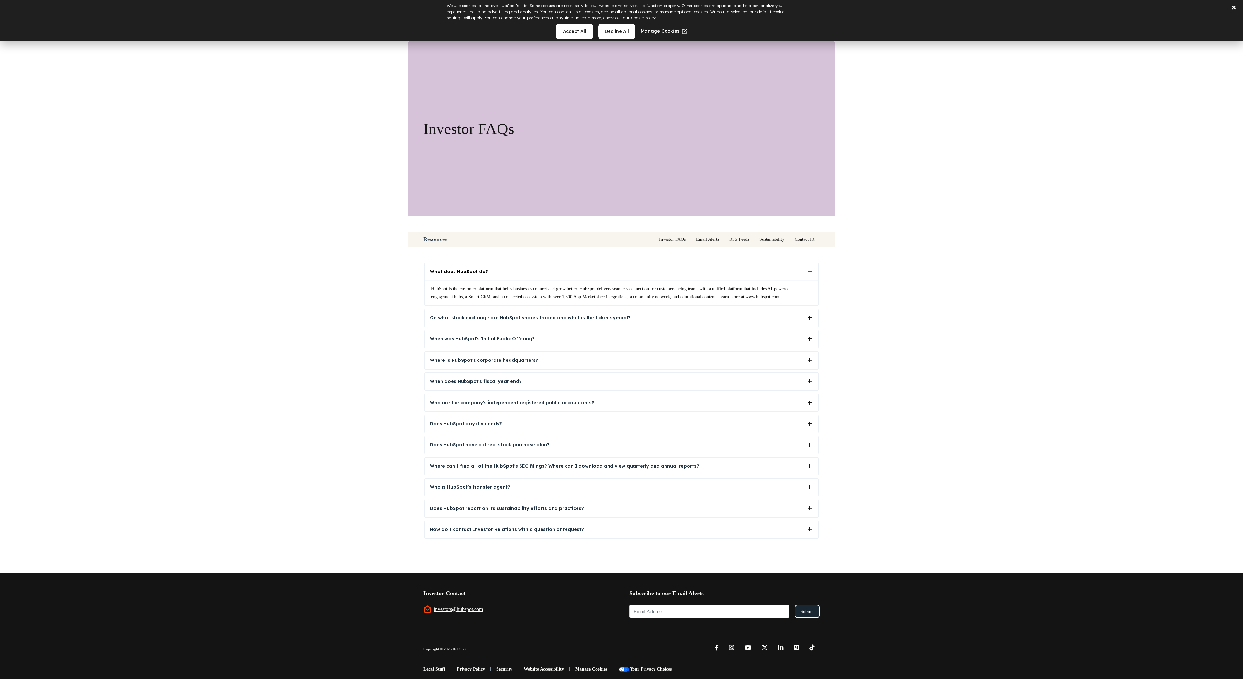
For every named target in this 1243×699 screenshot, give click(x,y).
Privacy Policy (471, 669)
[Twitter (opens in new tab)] (764, 648)
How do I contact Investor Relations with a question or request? (507, 529)
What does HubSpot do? (459, 271)
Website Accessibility (544, 669)
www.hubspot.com (762, 296)
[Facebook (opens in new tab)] (717, 648)
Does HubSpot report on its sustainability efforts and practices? (507, 508)
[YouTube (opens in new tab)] (747, 648)
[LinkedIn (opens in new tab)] (781, 648)
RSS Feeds (739, 239)
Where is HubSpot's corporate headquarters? (484, 360)
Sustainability (771, 239)
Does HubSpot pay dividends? (466, 424)
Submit (807, 611)
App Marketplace (589, 296)
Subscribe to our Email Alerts (666, 593)
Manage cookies (660, 31)
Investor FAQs (672, 239)
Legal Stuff (434, 669)
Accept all (574, 31)
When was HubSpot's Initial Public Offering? (482, 339)
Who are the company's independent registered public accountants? (512, 402)
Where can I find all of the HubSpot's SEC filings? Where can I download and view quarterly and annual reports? (564, 466)
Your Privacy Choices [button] (651, 669)
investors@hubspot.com (458, 609)
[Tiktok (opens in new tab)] (812, 648)
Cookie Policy (643, 17)
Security (504, 669)
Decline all (617, 31)
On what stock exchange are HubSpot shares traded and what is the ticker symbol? (530, 318)
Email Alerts (707, 239)
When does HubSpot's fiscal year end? (476, 381)
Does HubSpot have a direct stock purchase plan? (490, 445)
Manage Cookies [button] (591, 669)
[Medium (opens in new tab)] (796, 648)
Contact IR (804, 239)
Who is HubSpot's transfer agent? (470, 487)
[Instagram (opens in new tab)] (731, 648)
